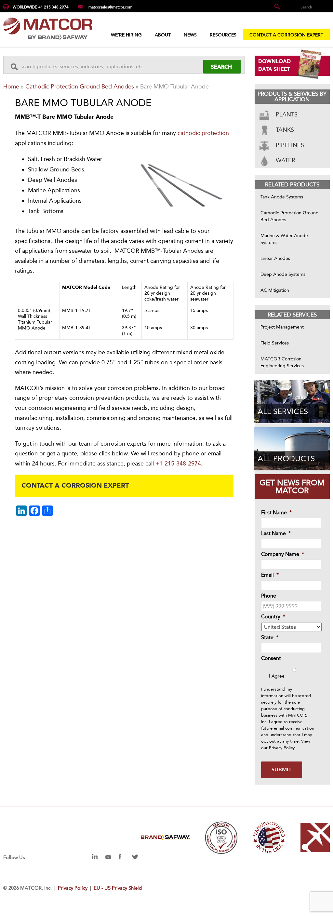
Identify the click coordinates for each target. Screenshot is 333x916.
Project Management (282, 327)
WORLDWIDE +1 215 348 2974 (41, 7)
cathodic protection (203, 133)
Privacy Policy (281, 747)
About (163, 35)
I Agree (277, 676)
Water (284, 160)
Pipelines (289, 145)
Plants (286, 114)
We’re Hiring (126, 35)
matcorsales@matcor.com (110, 7)
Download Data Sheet (274, 65)
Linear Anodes (275, 258)
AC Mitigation (274, 290)
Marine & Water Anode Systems (284, 239)
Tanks (284, 129)
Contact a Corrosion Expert (286, 35)
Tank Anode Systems (281, 197)
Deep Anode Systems (282, 274)
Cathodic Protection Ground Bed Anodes (79, 86)
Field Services (274, 343)
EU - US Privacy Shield (118, 888)
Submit (282, 769)
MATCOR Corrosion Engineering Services (282, 362)
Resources (223, 35)
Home (11, 86)
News (190, 35)
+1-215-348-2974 (178, 463)
